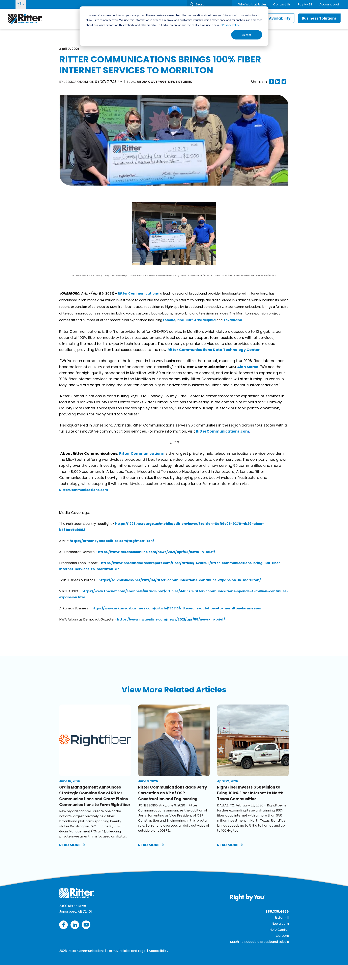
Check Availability (273, 18)
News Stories (180, 81)
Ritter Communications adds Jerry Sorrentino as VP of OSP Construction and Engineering (172, 793)
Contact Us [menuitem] (282, 4)
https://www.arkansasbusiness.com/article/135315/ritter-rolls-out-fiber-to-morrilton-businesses (176, 608)
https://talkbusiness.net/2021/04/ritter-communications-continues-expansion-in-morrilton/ (179, 580)
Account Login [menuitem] (330, 4)
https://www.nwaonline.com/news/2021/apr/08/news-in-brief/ (171, 619)
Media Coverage (152, 81)
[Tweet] (284, 81)
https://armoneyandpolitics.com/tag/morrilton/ (112, 541)
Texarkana (232, 320)
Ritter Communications (138, 293)
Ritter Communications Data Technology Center (214, 349)
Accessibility (158, 950)
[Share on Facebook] (271, 81)
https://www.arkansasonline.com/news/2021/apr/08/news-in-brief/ (156, 552)
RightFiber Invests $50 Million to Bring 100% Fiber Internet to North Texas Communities (250, 793)
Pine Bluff (185, 320)
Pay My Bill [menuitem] (305, 4)
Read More (69, 844)
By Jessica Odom (74, 81)
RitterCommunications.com (222, 431)
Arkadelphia (205, 320)
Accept (246, 34)
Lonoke (169, 320)
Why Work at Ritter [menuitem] (252, 4)
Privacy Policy (230, 25)
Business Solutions (319, 18)
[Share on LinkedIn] (277, 81)
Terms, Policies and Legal (126, 950)
